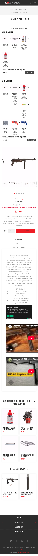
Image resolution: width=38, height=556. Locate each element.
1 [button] (14, 193)
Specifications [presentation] (19, 247)
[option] (5, 186)
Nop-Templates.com (23, 552)
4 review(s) (13, 205)
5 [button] (21, 193)
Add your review (23, 205)
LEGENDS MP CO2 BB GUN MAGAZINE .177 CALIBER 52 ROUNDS (26, 494)
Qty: (5, 231)
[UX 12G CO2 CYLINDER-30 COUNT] (15, 43)
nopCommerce (22, 550)
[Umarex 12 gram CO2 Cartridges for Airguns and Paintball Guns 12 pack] (15, 92)
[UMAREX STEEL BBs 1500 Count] (5, 60)
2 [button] (16, 193)
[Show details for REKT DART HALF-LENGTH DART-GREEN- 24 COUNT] (24, 109)
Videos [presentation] (18, 243)
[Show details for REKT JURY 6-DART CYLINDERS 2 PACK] (5, 127)
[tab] (19, 239)
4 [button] (19, 193)
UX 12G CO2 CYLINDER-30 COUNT (27, 456)
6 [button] (23, 193)
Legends (23, 199)
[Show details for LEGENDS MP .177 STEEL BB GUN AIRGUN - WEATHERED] (10, 482)
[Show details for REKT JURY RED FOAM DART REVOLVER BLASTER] (15, 127)
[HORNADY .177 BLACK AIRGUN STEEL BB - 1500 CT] (28, 417)
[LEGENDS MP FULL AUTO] (5, 43)
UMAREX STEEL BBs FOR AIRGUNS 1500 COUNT (9, 429)
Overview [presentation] (19, 239)
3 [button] (18, 193)
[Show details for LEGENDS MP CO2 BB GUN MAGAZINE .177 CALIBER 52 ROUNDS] (28, 482)
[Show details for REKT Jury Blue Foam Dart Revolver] (24, 127)
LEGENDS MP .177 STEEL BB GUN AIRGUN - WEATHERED (10, 494)
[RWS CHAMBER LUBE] (24, 43)
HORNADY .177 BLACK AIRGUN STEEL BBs (26, 429)
